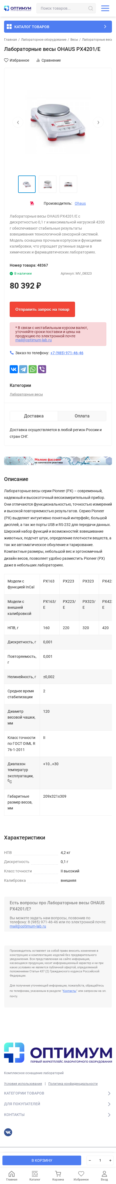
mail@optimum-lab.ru (33, 340)
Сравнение (51, 60)
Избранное (19, 60)
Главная (10, 39)
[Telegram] (23, 369)
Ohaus (80, 203)
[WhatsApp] (33, 369)
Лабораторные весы (97, 39)
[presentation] (17, 122)
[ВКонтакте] (14, 369)
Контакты (69, 991)
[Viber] (42, 369)
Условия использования (23, 1084)
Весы (74, 39)
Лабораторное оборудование (43, 39)
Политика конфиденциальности (73, 1084)
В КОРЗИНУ (42, 1160)
